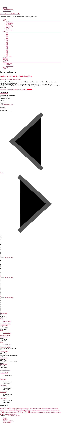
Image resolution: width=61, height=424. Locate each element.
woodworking (12, 414)
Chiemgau (7, 408)
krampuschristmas (35, 410)
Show (7, 28)
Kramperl (23, 410)
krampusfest (41, 410)
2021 (7, 38)
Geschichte (5, 58)
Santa (36, 412)
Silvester (8, 27)
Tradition (43, 412)
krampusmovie (47, 410)
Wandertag (8, 24)
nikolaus (3, 412)
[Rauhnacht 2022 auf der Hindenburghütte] (10, 79)
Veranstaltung (48, 412)
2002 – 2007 (9, 56)
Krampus (29, 410)
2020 (7, 39)
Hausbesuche (9, 22)
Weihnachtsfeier (9, 23)
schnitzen (39, 412)
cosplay (31, 408)
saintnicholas (32, 412)
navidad (57, 410)
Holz (7, 410)
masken (54, 410)
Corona (28, 408)
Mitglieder (5, 59)
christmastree (24, 408)
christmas (13, 408)
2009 (7, 54)
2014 (7, 47)
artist (1, 408)
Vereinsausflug (9, 26)
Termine (5, 62)
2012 (7, 50)
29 (0, 256)
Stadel (1, 318)
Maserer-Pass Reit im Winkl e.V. (10, 14)
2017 (7, 43)
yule (16, 414)
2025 (7, 32)
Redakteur (2, 89)
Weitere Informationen (5, 323)
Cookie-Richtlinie (7, 11)
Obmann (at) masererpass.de (6, 104)
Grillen (45, 408)
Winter (2, 414)
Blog (4, 20)
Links (4, 68)
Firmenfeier (8, 64)
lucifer (52, 410)
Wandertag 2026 (4, 373)
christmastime (18, 408)
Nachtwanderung (10, 30)
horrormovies (11, 410)
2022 (7, 36)
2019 (7, 40)
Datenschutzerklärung (8, 9)
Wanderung (53, 412)
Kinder (16, 410)
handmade (56, 408)
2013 (7, 48)
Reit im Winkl (24, 412)
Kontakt (5, 7)
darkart (34, 408)
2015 (7, 46)
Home (4, 19)
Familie (42, 408)
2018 (7, 42)
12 (0, 276)
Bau (3, 408)
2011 (7, 51)
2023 (7, 35)
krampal (19, 410)
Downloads (5, 60)
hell (5, 410)
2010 (7, 52)
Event (39, 408)
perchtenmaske (14, 412)
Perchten (10, 412)
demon (36, 408)
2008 (7, 55)
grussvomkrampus (50, 408)
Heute (1, 172)
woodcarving (7, 414)
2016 (7, 44)
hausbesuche (2, 410)
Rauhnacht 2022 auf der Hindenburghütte (16, 76)
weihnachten (58, 412)
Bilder (4, 31)
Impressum (5, 8)
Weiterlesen (29, 89)
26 (0, 296)
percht (7, 412)
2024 (7, 34)
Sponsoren (5, 67)
